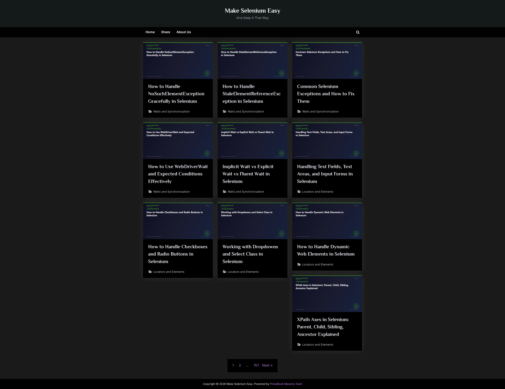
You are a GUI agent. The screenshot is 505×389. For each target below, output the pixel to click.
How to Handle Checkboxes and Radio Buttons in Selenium (178, 254)
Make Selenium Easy (252, 10)
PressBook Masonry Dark (286, 383)
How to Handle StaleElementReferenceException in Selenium (252, 94)
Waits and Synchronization (171, 111)
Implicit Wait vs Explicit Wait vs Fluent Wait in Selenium (248, 174)
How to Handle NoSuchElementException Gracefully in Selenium (176, 94)
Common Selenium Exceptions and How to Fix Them (325, 94)
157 (256, 365)
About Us (184, 32)
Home (150, 32)
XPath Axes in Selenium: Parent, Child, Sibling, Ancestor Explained (323, 327)
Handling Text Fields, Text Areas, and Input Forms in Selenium (325, 174)
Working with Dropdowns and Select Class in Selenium (250, 254)
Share (165, 32)
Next (266, 365)
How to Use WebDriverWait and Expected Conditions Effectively (178, 174)
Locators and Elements (317, 191)
